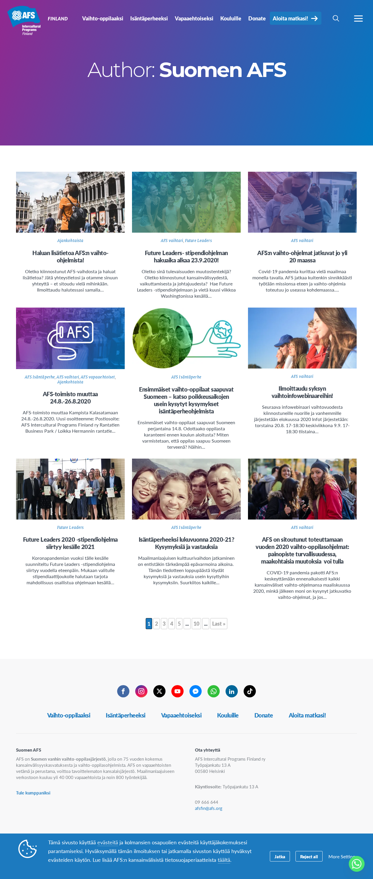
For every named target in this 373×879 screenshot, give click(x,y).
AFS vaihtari (172, 240)
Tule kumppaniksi (33, 792)
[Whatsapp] (357, 864)
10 (196, 623)
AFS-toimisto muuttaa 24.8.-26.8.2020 (70, 397)
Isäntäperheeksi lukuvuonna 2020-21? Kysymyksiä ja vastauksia (186, 543)
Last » (219, 623)
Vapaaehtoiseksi (181, 715)
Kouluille (228, 715)
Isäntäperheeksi (125, 715)
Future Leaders (198, 240)
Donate (263, 715)
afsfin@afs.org (208, 808)
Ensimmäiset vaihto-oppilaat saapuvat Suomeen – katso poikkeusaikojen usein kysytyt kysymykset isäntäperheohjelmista (186, 400)
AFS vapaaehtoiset (98, 377)
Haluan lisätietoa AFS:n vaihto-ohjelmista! (70, 256)
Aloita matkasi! (307, 715)
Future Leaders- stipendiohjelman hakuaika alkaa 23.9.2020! (186, 256)
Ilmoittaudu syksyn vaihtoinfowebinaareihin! (302, 392)
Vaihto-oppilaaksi (68, 715)
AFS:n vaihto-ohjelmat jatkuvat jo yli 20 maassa (302, 256)
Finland (25, 20)
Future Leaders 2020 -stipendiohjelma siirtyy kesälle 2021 (70, 543)
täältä (224, 859)
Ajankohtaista (70, 240)
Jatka (280, 856)
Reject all (309, 856)
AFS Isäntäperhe (40, 377)
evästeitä (107, 842)
